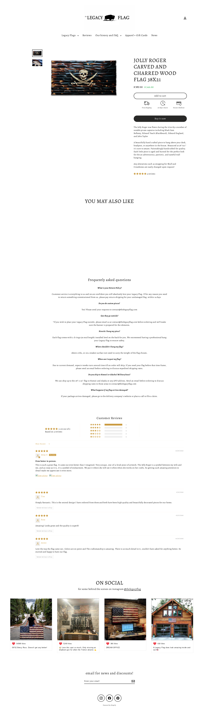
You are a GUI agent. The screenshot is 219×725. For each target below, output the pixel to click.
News (154, 35)
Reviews (87, 35)
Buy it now (160, 118)
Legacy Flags (69, 35)
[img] (41, 451)
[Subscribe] (133, 681)
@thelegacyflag (132, 589)
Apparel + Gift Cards (136, 35)
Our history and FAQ (107, 35)
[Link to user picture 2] (55, 480)
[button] (140, 173)
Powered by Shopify (109, 705)
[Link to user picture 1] (41, 480)
